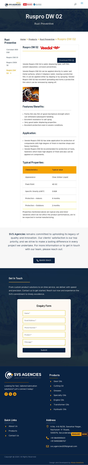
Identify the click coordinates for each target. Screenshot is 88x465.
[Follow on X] (10, 394)
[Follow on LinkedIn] (14, 394)
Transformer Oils (61, 405)
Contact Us (14, 436)
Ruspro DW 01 (12, 57)
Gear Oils (58, 381)
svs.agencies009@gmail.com (63, 446)
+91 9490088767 (58, 441)
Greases (57, 391)
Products (33, 39)
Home (23, 39)
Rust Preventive (47, 39)
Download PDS (65, 60)
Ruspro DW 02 (11, 72)
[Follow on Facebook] (6, 394)
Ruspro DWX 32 (11, 64)
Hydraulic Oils (60, 409)
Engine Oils (59, 400)
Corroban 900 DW (12, 51)
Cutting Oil (58, 386)
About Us (13, 426)
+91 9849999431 (57, 438)
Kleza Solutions (77, 462)
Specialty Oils (60, 395)
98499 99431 (45, 260)
